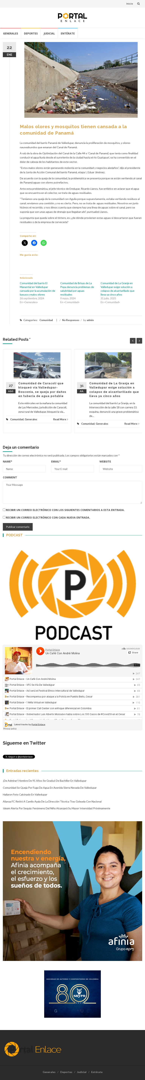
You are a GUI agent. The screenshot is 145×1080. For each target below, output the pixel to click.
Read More (59, 419)
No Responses (70, 320)
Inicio (129, 3)
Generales (10, 33)
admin (90, 320)
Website (105, 461)
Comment (10, 477)
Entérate (68, 33)
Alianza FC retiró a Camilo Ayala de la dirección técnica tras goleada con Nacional (52, 801)
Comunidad (46, 320)
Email (56, 461)
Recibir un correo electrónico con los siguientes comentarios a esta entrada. (65, 510)
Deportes (31, 33)
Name (7, 461)
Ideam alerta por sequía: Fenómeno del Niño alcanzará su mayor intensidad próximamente (56, 808)
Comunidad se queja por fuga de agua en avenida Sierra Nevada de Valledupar (50, 787)
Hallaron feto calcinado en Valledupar (25, 794)
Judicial (49, 33)
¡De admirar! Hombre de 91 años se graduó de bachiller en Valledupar (44, 780)
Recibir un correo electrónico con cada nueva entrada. (48, 517)
